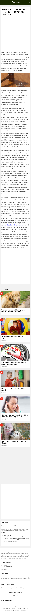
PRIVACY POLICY (6, 562)
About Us (4, 568)
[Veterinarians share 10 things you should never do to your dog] (15, 299)
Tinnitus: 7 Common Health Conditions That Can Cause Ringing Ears (14, 415)
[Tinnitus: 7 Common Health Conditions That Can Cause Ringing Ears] (15, 404)
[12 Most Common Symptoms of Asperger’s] (15, 326)
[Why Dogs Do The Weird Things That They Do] (15, 431)
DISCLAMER (5, 565)
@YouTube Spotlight (15, 592)
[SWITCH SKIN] (29, 2)
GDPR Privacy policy (7, 566)
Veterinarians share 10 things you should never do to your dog (13, 310)
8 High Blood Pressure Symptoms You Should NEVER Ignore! (14, 363)
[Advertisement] (15, 35)
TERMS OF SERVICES (7, 564)
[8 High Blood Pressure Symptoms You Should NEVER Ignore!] (15, 352)
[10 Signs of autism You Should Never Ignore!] (15, 378)
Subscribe (15, 595)
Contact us (4, 569)
